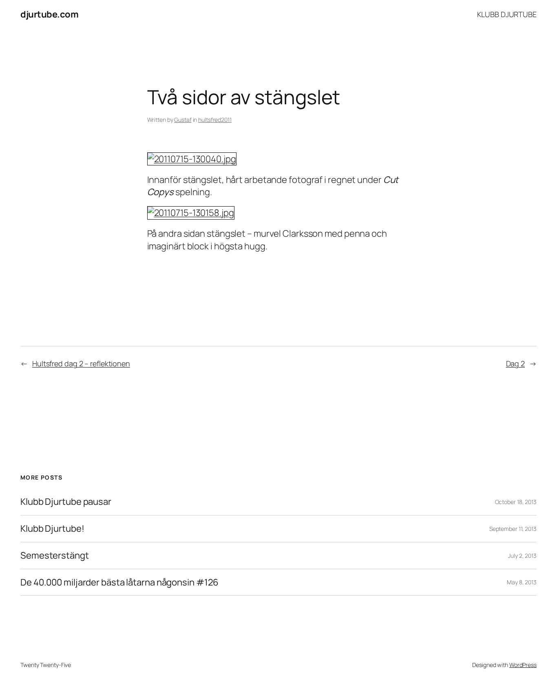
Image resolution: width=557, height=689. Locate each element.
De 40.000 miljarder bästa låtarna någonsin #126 (119, 582)
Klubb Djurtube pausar (65, 502)
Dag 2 (515, 363)
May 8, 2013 (522, 582)
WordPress (523, 665)
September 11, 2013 (513, 529)
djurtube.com (49, 14)
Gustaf (182, 119)
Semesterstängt (54, 555)
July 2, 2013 (522, 555)
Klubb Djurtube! (52, 529)
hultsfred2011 (215, 119)
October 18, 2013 (516, 502)
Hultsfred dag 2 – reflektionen (81, 363)
